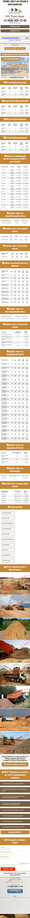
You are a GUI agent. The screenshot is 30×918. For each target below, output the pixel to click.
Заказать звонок (9, 48)
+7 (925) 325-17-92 (15, 20)
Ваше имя (3, 847)
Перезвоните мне (15, 26)
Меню (26, 37)
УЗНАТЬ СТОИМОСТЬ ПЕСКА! (16, 764)
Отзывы (19, 873)
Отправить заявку (8, 869)
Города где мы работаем (15, 875)
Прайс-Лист (10, 873)
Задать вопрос (21, 48)
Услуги (15, 873)
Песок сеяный (6, 544)
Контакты (24, 873)
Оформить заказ (15, 31)
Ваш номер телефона (6, 852)
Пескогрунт (5, 550)
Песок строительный (8, 539)
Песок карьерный (7, 513)
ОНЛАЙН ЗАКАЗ (17, 77)
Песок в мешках (6, 555)
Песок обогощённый (8, 523)
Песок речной (6, 534)
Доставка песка (6, 560)
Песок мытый (6, 518)
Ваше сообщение (5, 856)
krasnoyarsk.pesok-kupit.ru (10, 38)
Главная (5, 873)
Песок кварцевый (7, 529)
